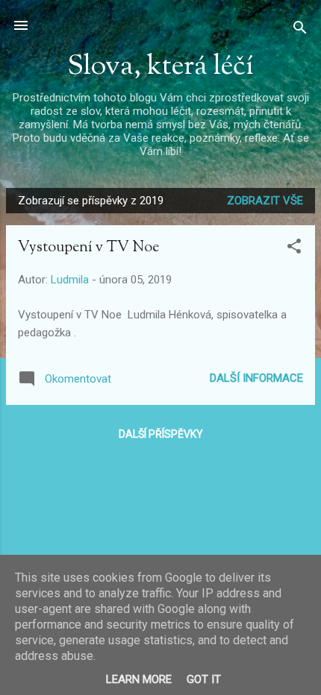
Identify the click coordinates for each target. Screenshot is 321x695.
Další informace (256, 378)
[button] (294, 248)
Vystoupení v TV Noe (88, 248)
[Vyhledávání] (300, 30)
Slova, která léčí (160, 67)
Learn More (139, 679)
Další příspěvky (161, 434)
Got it (204, 679)
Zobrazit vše (265, 200)
